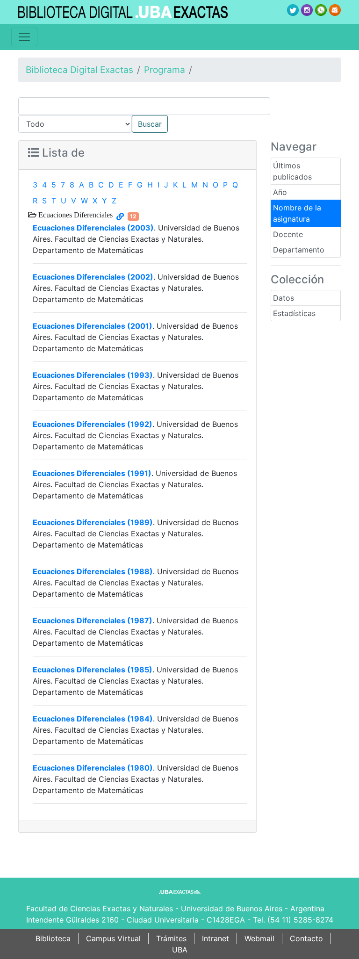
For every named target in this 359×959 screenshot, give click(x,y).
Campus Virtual (113, 938)
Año (280, 192)
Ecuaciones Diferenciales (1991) (92, 473)
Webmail (259, 938)
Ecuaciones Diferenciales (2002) (93, 276)
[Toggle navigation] (24, 37)
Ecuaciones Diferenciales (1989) (93, 522)
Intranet (215, 938)
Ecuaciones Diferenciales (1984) (93, 718)
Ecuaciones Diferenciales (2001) (92, 326)
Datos (283, 298)
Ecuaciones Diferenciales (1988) (93, 571)
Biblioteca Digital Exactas (79, 69)
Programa (164, 69)
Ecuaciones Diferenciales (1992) (92, 424)
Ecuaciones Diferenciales (74, 214)
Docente (288, 234)
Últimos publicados (292, 171)
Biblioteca (53, 938)
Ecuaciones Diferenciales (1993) (93, 375)
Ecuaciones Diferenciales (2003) (93, 227)
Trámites (171, 938)
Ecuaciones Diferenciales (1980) (93, 767)
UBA (179, 949)
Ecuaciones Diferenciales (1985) (92, 669)
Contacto (306, 938)
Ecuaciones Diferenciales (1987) (92, 620)
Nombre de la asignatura (297, 213)
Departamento (298, 249)
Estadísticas (294, 313)
